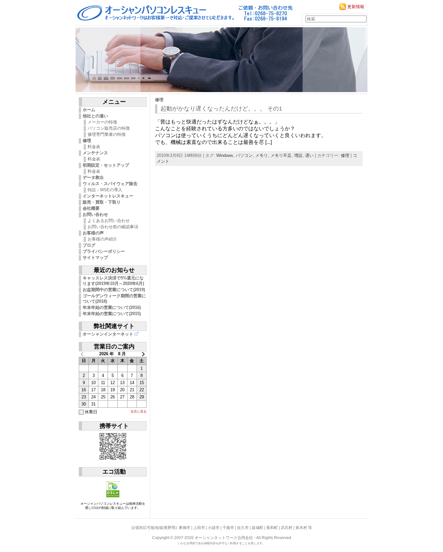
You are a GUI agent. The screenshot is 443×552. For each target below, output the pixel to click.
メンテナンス (95, 152)
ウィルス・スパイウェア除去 (110, 183)
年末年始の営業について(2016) (112, 307)
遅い (309, 155)
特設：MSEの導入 (105, 189)
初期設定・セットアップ (106, 165)
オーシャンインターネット (108, 334)
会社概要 (91, 208)
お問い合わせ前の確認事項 (113, 226)
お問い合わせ (95, 214)
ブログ (89, 245)
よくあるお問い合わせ (109, 220)
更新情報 (355, 6)
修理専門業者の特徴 (107, 134)
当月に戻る (138, 411)
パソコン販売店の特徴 (109, 128)
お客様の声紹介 (102, 239)
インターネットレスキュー (108, 196)
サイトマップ (95, 257)
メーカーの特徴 (102, 122)
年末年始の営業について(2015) (112, 313)
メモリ (261, 155)
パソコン (244, 155)
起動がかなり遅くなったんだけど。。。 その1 (221, 108)
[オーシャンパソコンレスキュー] (221, 59)
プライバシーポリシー (104, 251)
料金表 (94, 146)
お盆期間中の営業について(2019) (114, 289)
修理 (87, 140)
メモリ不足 (281, 155)
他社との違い (95, 115)
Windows (224, 155)
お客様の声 (93, 232)
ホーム (89, 109)
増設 (298, 155)
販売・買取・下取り (102, 202)
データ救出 (93, 177)
